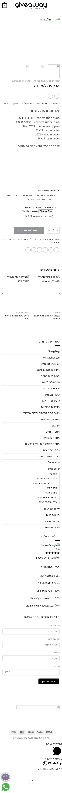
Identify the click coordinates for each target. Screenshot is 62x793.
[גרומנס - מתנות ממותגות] (31, 5)
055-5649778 (44, 590)
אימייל (57, 652)
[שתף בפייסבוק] (51, 249)
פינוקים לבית (32, 239)
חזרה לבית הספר (50, 376)
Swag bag (54, 351)
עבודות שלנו (53, 462)
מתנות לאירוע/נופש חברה (45, 483)
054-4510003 (47, 576)
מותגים (56, 425)
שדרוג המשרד (52, 521)
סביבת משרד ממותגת (48, 456)
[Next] (5, 39)
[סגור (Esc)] (31, 774)
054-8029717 (45, 583)
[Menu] (58, 5)
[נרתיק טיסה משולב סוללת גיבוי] (15, 292)
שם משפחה (54, 639)
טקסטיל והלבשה (51, 382)
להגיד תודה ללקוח (50, 400)
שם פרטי (55, 625)
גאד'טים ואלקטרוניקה (48, 370)
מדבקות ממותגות (50, 407)
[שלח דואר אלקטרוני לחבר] (39, 249)
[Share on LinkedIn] (28, 249)
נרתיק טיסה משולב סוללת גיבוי (17, 317)
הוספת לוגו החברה (47, 190)
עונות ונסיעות (40, 81)
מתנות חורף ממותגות (46, 478)
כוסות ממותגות (52, 394)
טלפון (57, 666)
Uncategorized (51, 357)
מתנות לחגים (53, 431)
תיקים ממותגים (51, 527)
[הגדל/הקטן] (59, 774)
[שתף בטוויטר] (45, 249)
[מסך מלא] (49, 774)
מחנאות (53, 474)
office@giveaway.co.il (42, 598)
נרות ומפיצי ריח (51, 450)
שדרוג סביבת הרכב (48, 502)
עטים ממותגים (52, 509)
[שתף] (40, 774)
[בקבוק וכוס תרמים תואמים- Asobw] (46, 292)
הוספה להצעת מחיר (29, 230)
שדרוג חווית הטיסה (21, 81)
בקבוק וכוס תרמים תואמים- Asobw (46, 317)
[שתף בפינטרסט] (33, 249)
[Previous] (54, 39)
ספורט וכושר (51, 492)
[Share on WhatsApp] (56, 249)
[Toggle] (3, 364)
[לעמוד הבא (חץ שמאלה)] (49, 787)
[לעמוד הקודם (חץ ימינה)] (59, 787)
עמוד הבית (54, 81)
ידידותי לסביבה (51, 388)
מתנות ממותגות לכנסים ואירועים (42, 444)
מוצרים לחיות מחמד (49, 419)
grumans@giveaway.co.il (40, 605)
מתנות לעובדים (51, 438)
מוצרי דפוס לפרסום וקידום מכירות (41, 413)
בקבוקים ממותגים (50, 364)
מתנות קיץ (52, 488)
